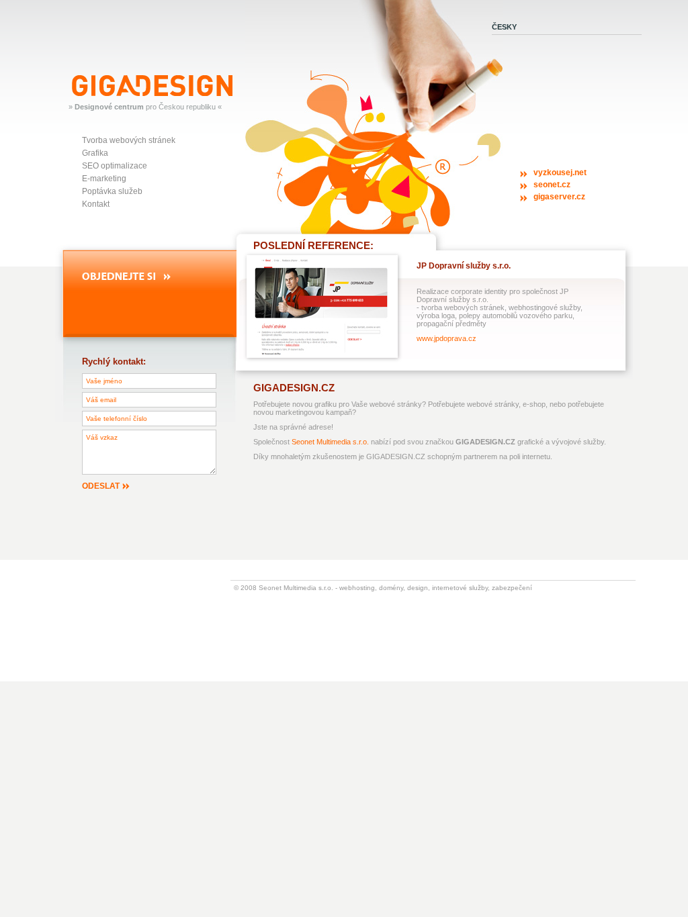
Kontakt (96, 204)
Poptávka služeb (112, 191)
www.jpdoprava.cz (446, 338)
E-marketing (104, 178)
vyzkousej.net (560, 172)
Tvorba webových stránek (128, 140)
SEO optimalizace (114, 166)
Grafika (95, 153)
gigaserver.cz (559, 196)
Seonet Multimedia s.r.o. (330, 442)
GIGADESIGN (96, 79)
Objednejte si (103, 276)
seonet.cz (551, 184)
